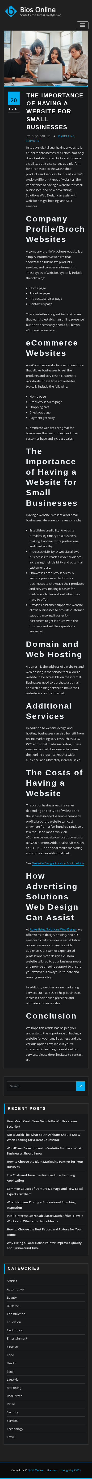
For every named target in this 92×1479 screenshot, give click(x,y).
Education (14, 1322)
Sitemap (51, 1470)
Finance (12, 1346)
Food (10, 1355)
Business (13, 1306)
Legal (10, 1371)
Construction (16, 1314)
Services (32, 141)
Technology (15, 1429)
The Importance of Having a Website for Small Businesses (55, 111)
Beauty (12, 1297)
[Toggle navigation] (82, 25)
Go (81, 1086)
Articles (12, 1281)
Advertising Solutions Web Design (53, 929)
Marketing (66, 136)
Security (12, 1412)
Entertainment (17, 1338)
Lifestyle (12, 1379)
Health (11, 1363)
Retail (11, 1404)
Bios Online (38, 136)
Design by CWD (70, 1470)
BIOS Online (35, 1470)
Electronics (14, 1330)
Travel (11, 1437)
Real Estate (14, 1396)
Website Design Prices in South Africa (58, 863)
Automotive (15, 1289)
